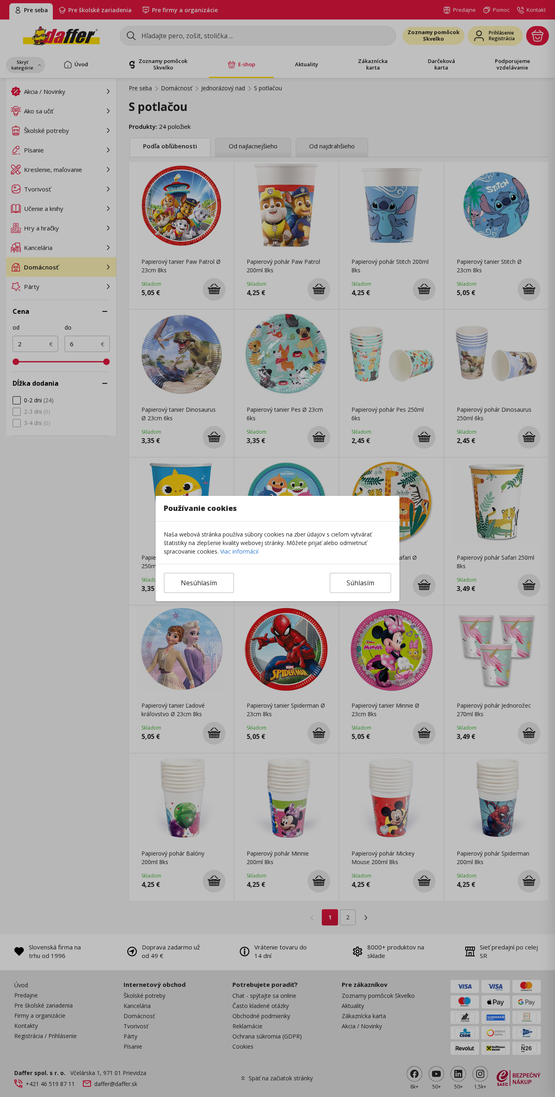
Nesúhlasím (199, 582)
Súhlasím (360, 582)
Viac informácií (239, 551)
